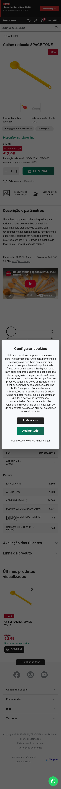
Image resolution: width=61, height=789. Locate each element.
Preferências (30, 420)
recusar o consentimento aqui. (34, 440)
